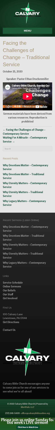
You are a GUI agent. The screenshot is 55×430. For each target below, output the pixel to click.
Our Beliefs (9, 290)
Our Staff (8, 294)
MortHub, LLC (27, 407)
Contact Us (9, 330)
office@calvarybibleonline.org (35, 413)
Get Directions (11, 322)
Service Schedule (13, 282)
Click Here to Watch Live (28, 427)
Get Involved (10, 298)
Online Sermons (12, 286)
